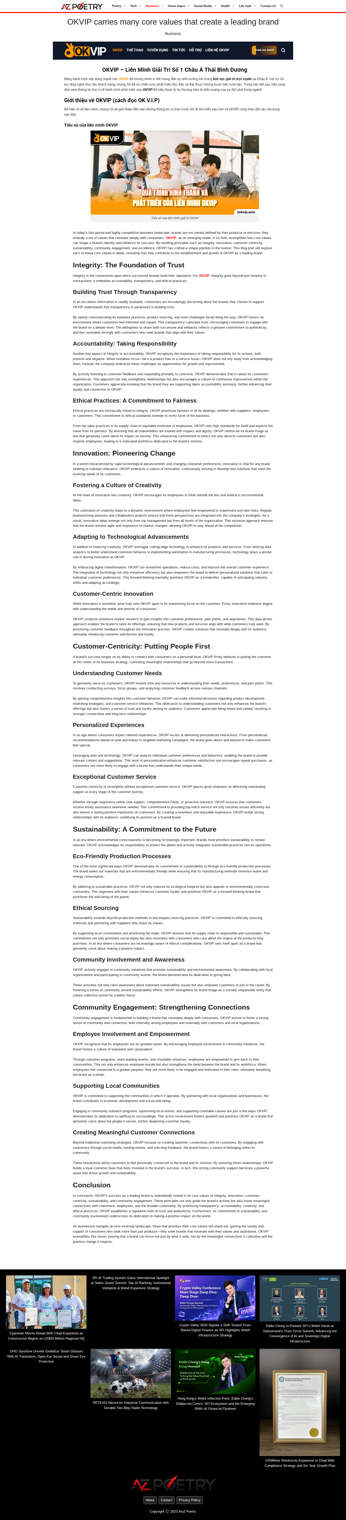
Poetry (116, 6)
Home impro (176, 6)
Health (225, 6)
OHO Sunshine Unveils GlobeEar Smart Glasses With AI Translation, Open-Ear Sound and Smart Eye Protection (46, 1356)
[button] (281, 6)
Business (152, 6)
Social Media (203, 6)
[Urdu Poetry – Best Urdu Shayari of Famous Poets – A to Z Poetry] (82, 6)
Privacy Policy (189, 1500)
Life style (245, 6)
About (150, 1500)
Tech (133, 6)
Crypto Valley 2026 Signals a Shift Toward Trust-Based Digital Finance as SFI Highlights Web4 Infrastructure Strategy (215, 1330)
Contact (166, 1500)
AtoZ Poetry (187, 1511)
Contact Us (268, 6)
